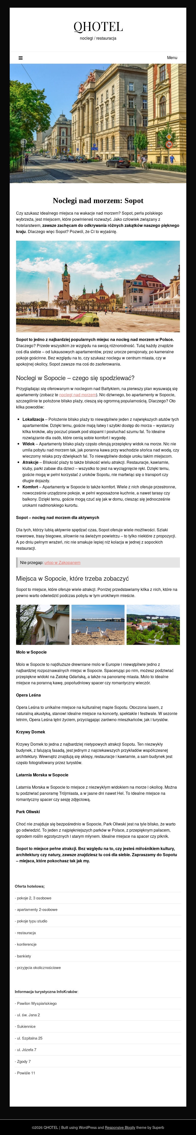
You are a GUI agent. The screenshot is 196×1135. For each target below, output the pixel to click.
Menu (172, 57)
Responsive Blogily (120, 1127)
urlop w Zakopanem (62, 562)
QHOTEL (98, 26)
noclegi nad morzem (77, 395)
